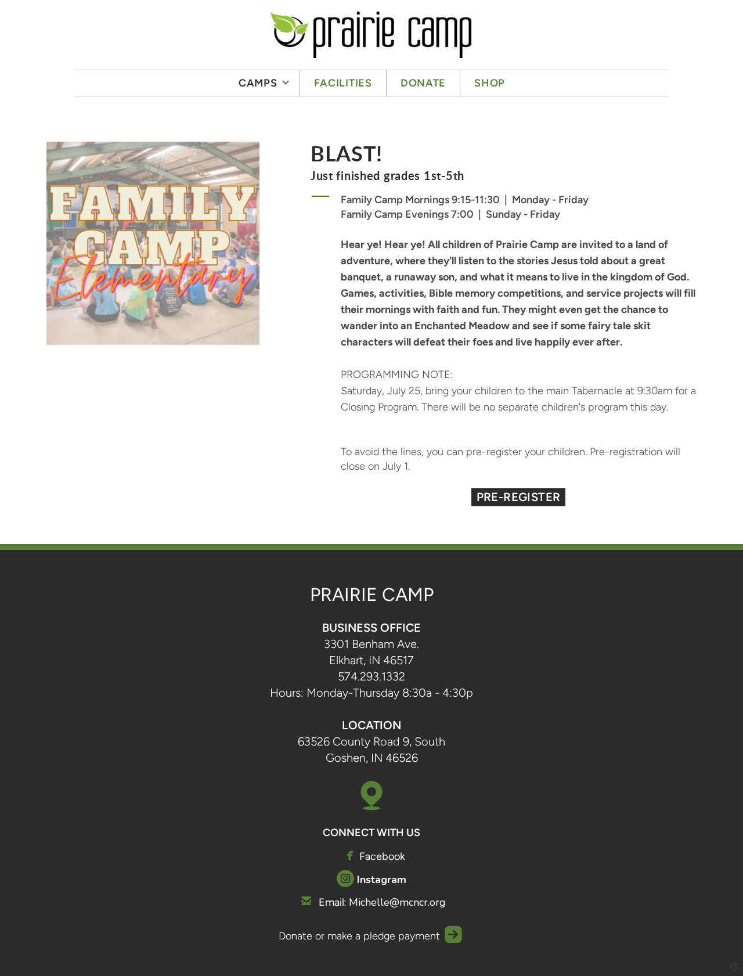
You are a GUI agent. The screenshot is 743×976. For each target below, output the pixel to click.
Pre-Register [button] (519, 497)
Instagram (381, 880)
